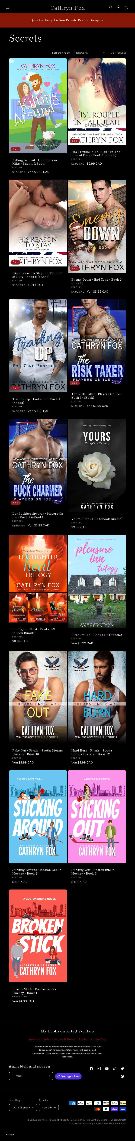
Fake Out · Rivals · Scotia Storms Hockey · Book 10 (37, 752)
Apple (82, 1039)
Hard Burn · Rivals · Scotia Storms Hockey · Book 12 (91, 752)
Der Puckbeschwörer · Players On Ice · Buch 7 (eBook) (37, 515)
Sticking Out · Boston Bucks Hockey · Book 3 (92, 871)
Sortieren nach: (61, 52)
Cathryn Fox (42, 1120)
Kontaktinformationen (115, 1123)
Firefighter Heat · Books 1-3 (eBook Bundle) (33, 631)
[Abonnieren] (49, 1076)
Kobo (47, 1039)
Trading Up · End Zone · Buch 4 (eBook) (36, 400)
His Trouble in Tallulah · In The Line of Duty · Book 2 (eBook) (95, 153)
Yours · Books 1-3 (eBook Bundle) (97, 519)
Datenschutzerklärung (82, 1123)
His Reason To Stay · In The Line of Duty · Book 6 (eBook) (37, 274)
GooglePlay (98, 1039)
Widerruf (67, 1129)
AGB (98, 1123)
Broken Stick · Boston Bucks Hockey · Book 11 (34, 991)
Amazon (34, 1039)
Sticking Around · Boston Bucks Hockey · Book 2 (36, 871)
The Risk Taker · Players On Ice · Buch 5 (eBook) (96, 395)
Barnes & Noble (64, 1039)
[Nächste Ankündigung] (128, 20)
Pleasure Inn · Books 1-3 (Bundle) (96, 635)
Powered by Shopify (59, 1120)
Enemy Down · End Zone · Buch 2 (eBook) (96, 281)
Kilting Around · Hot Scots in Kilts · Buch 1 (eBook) (34, 161)
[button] (7, 7)
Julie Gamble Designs (96, 1120)
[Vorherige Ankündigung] (7, 20)
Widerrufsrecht (118, 1120)
